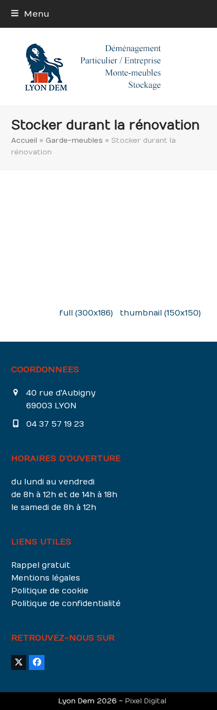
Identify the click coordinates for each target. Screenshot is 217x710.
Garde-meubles (74, 140)
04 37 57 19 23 (55, 424)
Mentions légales (45, 578)
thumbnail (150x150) (160, 313)
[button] (30, 14)
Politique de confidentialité (66, 603)
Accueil (24, 140)
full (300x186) (86, 313)
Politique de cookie (49, 591)
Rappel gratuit (40, 565)
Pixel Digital (145, 701)
